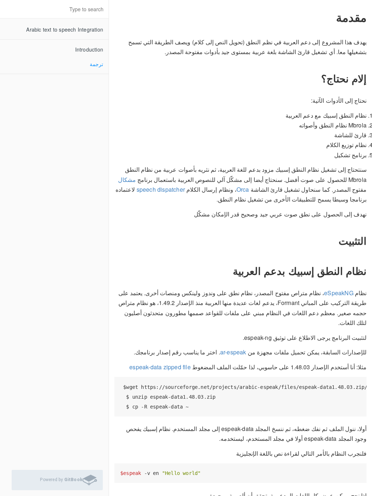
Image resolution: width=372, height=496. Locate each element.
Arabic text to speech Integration (64, 29)
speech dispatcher (161, 189)
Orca (242, 189)
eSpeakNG (338, 293)
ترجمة (96, 64)
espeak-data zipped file (160, 367)
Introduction (89, 49)
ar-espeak (233, 352)
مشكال (127, 179)
